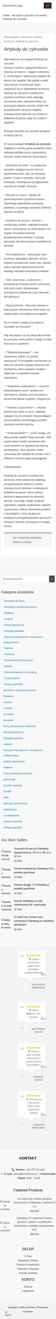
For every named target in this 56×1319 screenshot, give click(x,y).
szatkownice (10, 809)
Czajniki (8, 619)
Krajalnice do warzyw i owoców (23, 220)
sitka (6, 797)
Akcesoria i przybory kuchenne (29, 15)
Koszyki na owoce (16, 195)
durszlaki (8, 720)
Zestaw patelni (12, 678)
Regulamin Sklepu (28, 1260)
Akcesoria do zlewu (14, 601)
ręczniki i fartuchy (13, 785)
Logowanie (28, 1290)
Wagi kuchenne (14, 305)
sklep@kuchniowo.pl (25, 1173)
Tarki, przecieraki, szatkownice (23, 279)
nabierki (8, 744)
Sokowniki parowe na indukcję (20, 672)
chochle (8, 702)
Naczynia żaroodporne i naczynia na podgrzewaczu (23, 640)
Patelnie (8, 648)
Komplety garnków (14, 631)
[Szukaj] (52, 579)
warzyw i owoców (13, 821)
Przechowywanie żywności (18, 660)
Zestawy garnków (13, 684)
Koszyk (28, 1286)
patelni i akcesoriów (14, 761)
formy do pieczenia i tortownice (20, 726)
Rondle (8, 666)
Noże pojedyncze (15, 254)
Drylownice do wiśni (17, 165)
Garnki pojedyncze (14, 625)
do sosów (9, 714)
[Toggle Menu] (47, 5)
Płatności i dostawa (28, 1268)
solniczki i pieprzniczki (15, 803)
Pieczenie (9, 654)
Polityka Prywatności (28, 1264)
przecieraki (9, 779)
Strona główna (11, 37)
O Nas (28, 1256)
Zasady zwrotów (28, 1273)
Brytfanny (9, 613)
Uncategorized (11, 815)
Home (6, 15)
